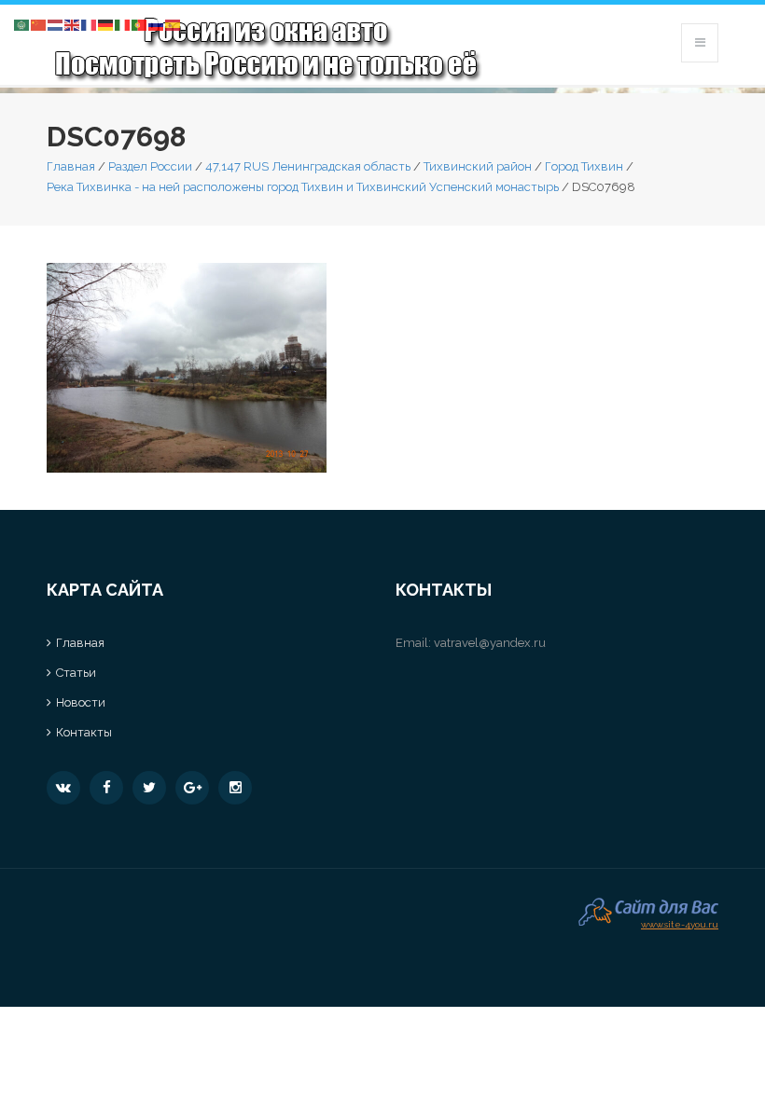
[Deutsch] (106, 24)
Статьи (76, 673)
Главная (71, 166)
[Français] (89, 24)
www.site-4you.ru (679, 922)
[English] (72, 24)
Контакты (84, 732)
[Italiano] (123, 24)
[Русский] (156, 24)
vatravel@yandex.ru (490, 643)
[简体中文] (39, 24)
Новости (80, 702)
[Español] (173, 24)
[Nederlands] (56, 24)
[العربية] (22, 24)
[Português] (140, 24)
